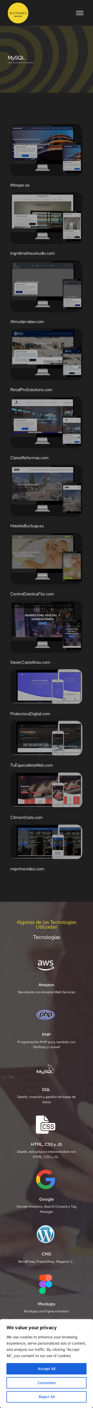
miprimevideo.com (27, 869)
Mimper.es (19, 185)
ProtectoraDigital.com (30, 713)
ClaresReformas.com (29, 457)
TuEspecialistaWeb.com (31, 765)
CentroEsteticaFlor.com (32, 594)
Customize (46, 1382)
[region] (46, 1363)
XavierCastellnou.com (30, 662)
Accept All (46, 1368)
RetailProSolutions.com (31, 389)
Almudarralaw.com (27, 321)
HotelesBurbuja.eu (27, 526)
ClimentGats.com (26, 817)
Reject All (47, 1396)
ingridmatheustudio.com (32, 253)
